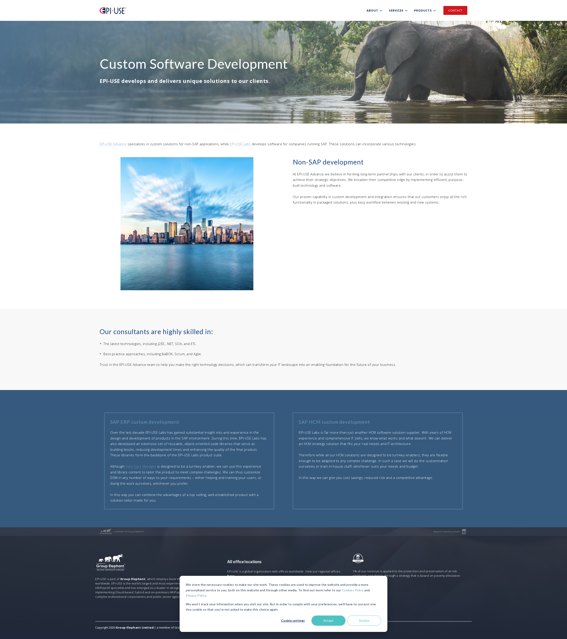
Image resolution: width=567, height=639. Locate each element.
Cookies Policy (353, 590)
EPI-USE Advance (113, 144)
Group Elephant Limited (135, 627)
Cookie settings (293, 620)
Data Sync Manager (141, 466)
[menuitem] (375, 10)
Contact (455, 10)
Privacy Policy (196, 595)
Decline (364, 620)
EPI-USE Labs (240, 144)
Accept (328, 620)
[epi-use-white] (113, 10)
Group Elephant (133, 579)
